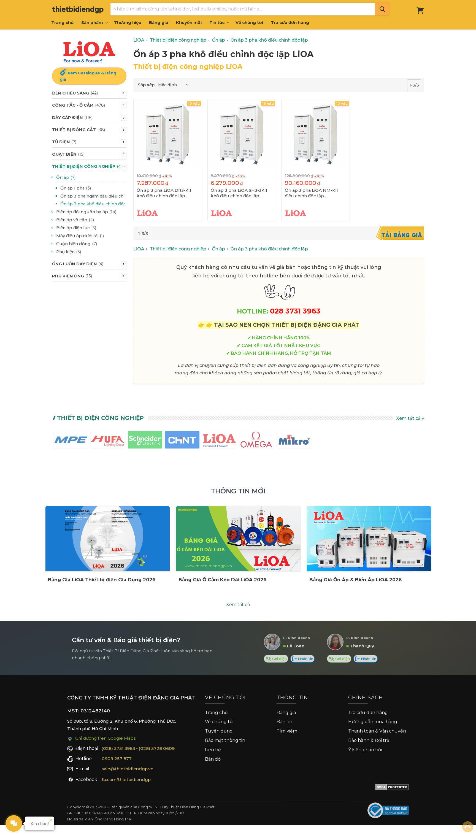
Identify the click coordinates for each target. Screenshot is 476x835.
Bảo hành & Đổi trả (368, 740)
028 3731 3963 (295, 311)
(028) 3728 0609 (157, 748)
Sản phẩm (92, 22)
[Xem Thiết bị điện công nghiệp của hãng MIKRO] (293, 441)
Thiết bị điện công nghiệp (100, 418)
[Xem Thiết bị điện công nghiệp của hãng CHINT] (182, 441)
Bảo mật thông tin (225, 740)
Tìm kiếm (287, 731)
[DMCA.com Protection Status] (392, 788)
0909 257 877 (117, 758)
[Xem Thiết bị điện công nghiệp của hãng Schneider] (145, 441)
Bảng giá (158, 22)
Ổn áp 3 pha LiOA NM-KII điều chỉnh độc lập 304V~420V (311, 193)
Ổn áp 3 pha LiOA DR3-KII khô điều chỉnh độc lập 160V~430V (164, 193)
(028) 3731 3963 (118, 748)
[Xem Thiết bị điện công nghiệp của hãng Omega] (256, 441)
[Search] (382, 9)
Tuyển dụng (219, 731)
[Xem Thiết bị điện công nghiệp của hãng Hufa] (107, 441)
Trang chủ (62, 22)
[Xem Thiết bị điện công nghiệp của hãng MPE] (70, 441)
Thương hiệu (127, 22)
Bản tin (284, 721)
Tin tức (217, 22)
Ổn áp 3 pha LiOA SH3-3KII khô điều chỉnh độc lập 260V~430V (239, 193)
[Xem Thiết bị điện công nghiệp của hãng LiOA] (219, 441)
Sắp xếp (146, 84)
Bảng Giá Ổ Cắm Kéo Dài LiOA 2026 (222, 579)
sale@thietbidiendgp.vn (127, 768)
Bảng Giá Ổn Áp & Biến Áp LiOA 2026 (355, 579)
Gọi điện (279, 658)
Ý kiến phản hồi (365, 749)
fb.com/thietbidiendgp (126, 779)
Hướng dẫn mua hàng (372, 721)
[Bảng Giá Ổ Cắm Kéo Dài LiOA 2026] (238, 538)
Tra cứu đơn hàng (290, 22)
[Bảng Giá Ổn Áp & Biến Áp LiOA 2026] (369, 538)
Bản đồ (213, 759)
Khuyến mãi (189, 22)
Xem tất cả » (410, 418)
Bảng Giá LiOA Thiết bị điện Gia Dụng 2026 (101, 579)
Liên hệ (213, 749)
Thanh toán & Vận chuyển (377, 731)
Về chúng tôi (249, 22)
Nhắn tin (305, 658)
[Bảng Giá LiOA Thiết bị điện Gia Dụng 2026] (107, 538)
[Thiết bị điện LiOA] (89, 51)
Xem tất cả (238, 604)
